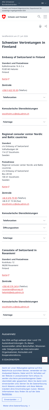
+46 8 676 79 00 (9, 198)
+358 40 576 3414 (10, 286)
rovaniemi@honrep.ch (12, 289)
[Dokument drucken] (40, 26)
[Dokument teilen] (45, 26)
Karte (4, 79)
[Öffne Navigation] (45, 16)
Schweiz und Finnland (17, 17)
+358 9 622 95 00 (10, 90)
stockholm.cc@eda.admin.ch (15, 113)
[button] (44, 359)
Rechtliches (7, 394)
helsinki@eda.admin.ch (13, 292)
